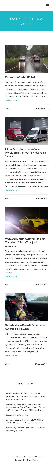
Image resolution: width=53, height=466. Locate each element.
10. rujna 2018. (41, 108)
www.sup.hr (15, 4)
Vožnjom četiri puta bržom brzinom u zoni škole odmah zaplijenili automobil (26, 242)
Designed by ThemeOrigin (27, 460)
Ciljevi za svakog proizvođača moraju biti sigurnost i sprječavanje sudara (25, 152)
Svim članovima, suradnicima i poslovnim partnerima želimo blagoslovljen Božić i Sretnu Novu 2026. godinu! (26, 396)
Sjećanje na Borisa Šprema (17, 415)
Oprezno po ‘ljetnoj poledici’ (21, 77)
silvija (7, 108)
